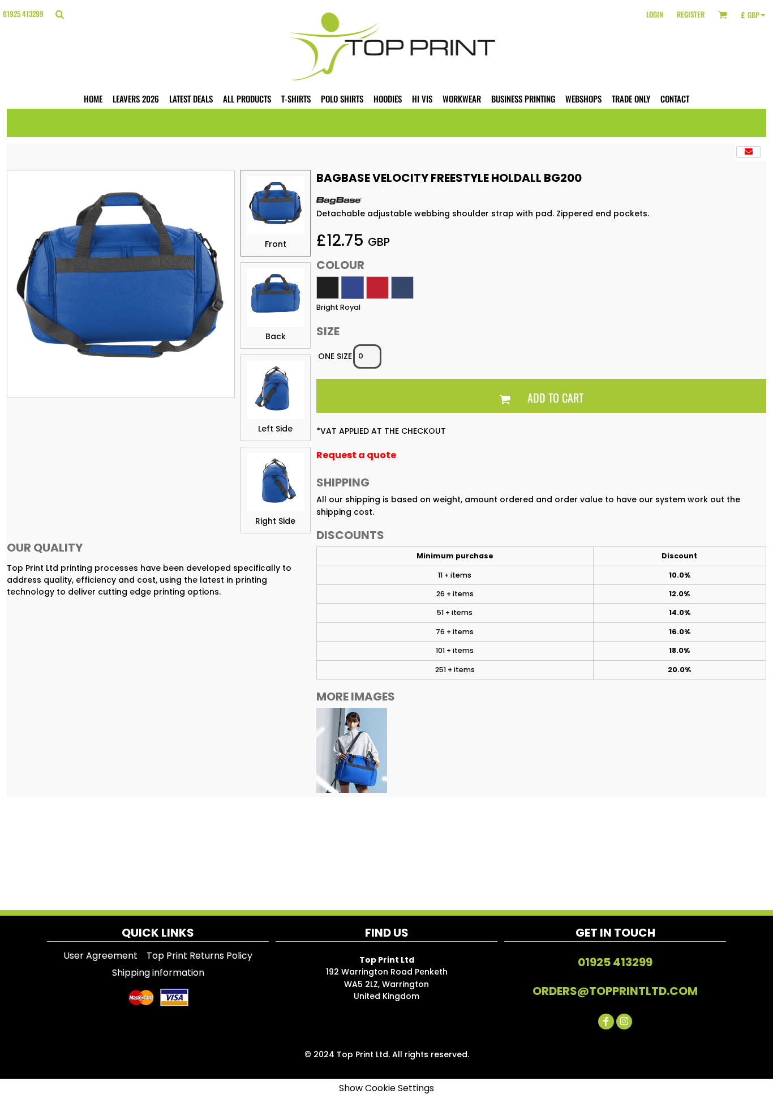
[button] (59, 14)
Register (691, 14)
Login (654, 14)
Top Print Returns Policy (199, 955)
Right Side (275, 521)
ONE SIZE (335, 356)
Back (275, 336)
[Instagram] (624, 1021)
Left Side (275, 428)
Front (275, 244)
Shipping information (158, 972)
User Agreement (100, 955)
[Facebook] (606, 1021)
